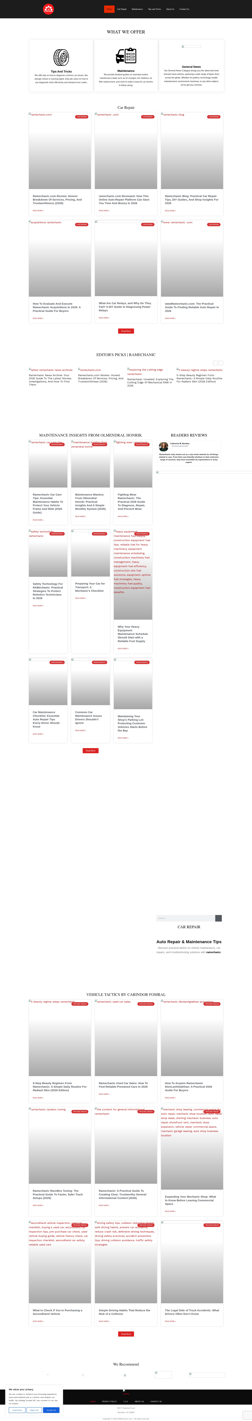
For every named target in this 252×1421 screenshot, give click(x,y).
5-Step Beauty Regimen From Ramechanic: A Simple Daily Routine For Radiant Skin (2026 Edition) (199, 378)
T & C (126, 1402)
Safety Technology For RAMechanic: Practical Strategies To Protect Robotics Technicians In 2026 (48, 591)
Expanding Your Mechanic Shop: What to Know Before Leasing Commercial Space (190, 1200)
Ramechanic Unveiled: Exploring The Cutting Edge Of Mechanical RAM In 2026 (150, 382)
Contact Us (184, 9)
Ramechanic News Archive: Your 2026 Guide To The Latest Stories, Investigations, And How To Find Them (50, 379)
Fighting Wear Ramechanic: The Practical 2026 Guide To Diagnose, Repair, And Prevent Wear (131, 501)
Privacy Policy (109, 1402)
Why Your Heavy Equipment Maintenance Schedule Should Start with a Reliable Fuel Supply (133, 633)
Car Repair (122, 9)
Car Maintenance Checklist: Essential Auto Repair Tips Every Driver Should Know (46, 719)
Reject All (34, 1410)
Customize (17, 1410)
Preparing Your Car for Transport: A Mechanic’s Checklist (90, 587)
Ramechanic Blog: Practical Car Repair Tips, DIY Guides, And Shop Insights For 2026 (192, 200)
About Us (170, 9)
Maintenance (137, 9)
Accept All (51, 1410)
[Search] (218, 918)
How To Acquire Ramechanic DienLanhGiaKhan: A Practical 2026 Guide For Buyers (188, 1087)
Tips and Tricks (154, 9)
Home (109, 9)
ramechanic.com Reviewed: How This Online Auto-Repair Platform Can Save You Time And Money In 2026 (124, 200)
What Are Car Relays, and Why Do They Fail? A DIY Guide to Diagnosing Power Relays (125, 307)
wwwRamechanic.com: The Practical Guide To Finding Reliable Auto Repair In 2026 (192, 307)
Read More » (38, 211)
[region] (34, 1400)
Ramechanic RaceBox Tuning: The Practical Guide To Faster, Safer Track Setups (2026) (58, 1194)
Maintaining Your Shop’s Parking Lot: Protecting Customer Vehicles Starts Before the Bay (132, 723)
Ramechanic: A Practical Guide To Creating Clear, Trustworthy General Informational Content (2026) (122, 1194)
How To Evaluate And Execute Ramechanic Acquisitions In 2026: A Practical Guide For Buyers (57, 307)
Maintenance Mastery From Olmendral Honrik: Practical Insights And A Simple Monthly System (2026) (90, 501)
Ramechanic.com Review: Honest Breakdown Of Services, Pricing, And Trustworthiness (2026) (57, 200)
